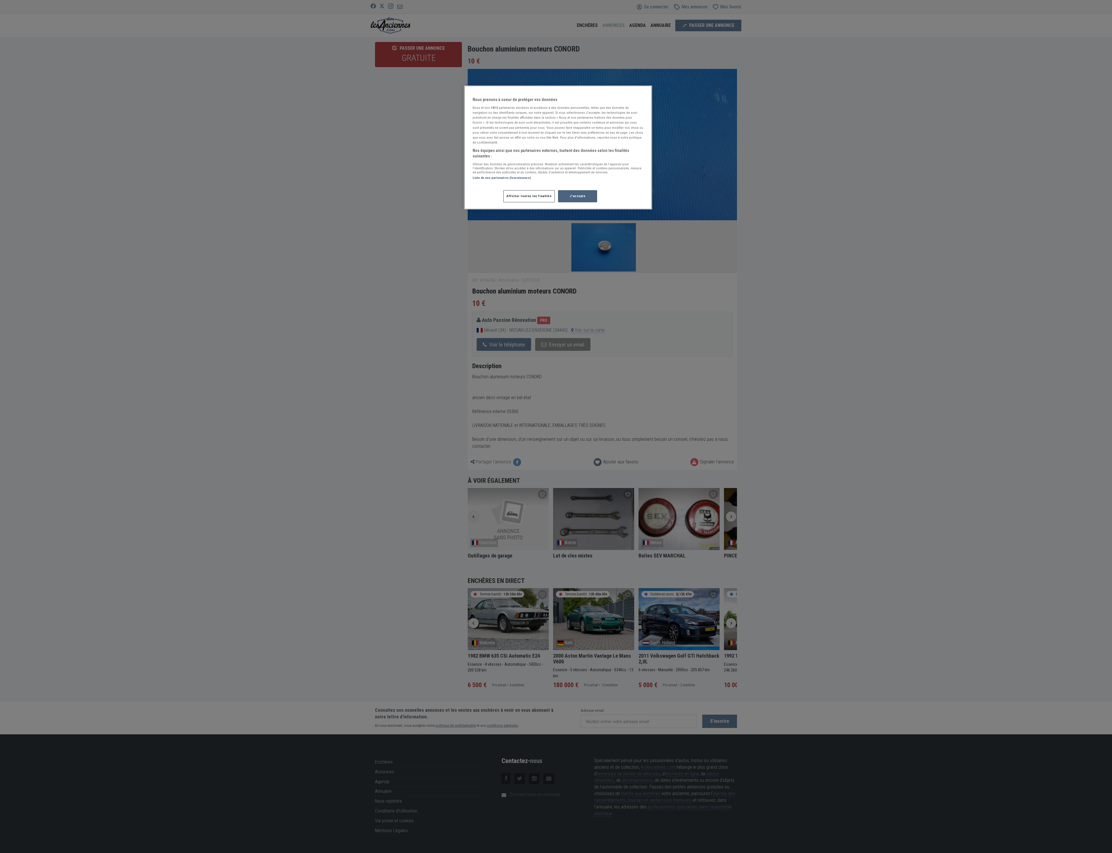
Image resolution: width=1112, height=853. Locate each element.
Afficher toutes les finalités (529, 196)
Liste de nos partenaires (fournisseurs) (502, 178)
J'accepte (577, 196)
